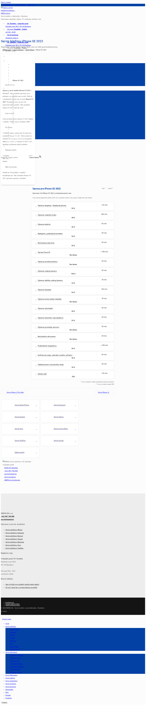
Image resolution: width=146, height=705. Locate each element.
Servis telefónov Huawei (14, 536)
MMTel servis (7, 50)
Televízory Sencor (16, 672)
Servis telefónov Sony (13, 545)
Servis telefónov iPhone (13, 530)
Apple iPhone (29, 50)
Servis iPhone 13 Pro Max (15, 392)
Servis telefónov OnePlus (14, 548)
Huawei (12, 635)
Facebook (8, 698)
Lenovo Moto (14, 646)
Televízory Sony (15, 658)
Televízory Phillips (16, 664)
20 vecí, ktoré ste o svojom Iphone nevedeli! (21, 587)
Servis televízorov (11, 652)
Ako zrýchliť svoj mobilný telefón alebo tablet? (22, 584)
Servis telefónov (18, 50)
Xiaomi (12, 638)
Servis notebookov (11, 681)
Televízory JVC (15, 669)
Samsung (13, 632)
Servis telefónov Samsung (14, 533)
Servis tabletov (10, 678)
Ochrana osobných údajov (12, 604)
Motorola (13, 641)
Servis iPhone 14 (103, 392)
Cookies (4, 703)
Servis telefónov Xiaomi (14, 539)
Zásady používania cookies (12, 605)
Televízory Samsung (16, 655)
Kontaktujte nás (9, 602)
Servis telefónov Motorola (14, 542)
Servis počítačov (10, 684)
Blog (7, 692)
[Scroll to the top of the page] (1, 616)
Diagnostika (9, 689)
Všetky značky (14, 649)
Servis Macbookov (11, 675)
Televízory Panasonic (17, 666)
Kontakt (8, 695)
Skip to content (6, 2)
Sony (11, 644)
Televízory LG (15, 661)
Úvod (7, 623)
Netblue (5, 611)
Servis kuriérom (10, 687)
